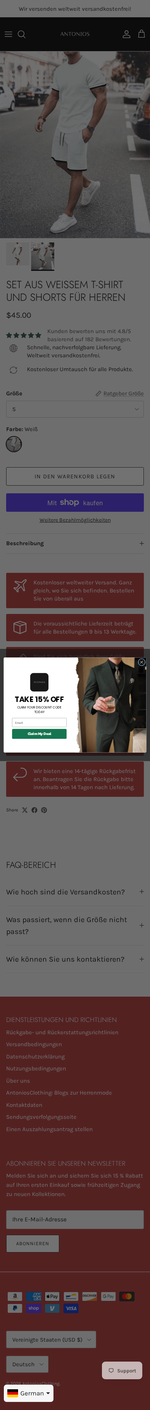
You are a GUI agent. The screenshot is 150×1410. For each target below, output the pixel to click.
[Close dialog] (141, 662)
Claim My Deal (39, 734)
